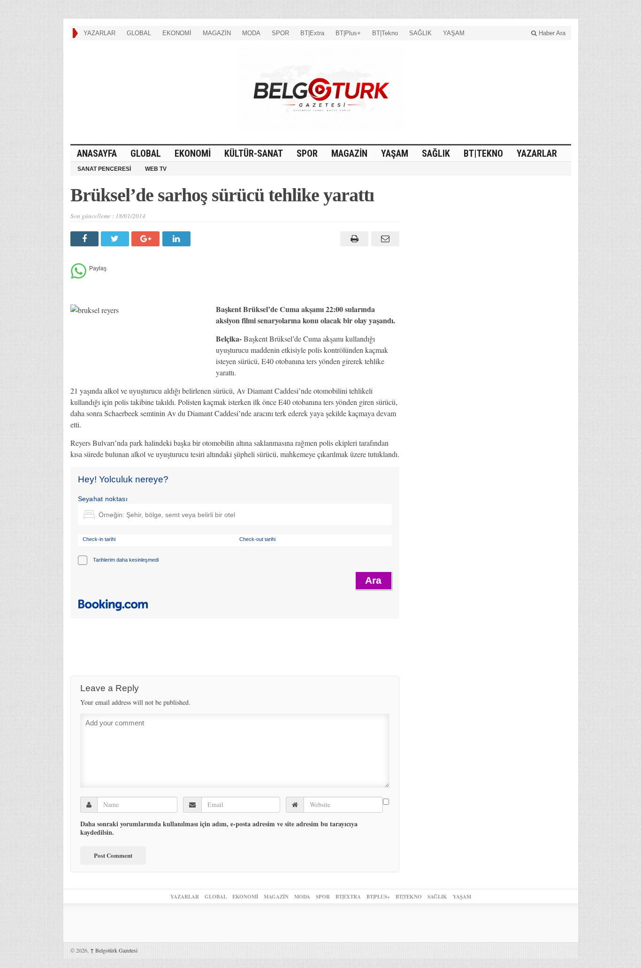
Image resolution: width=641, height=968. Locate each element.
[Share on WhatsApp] (78, 276)
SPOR (280, 33)
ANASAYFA (97, 153)
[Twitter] (116, 238)
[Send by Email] (383, 238)
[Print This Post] (353, 238)
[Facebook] (85, 238)
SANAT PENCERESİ (104, 169)
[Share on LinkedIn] (177, 238)
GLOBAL (139, 33)
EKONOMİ (176, 33)
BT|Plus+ (348, 33)
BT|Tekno (385, 33)
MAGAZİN (217, 33)
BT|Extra (312, 33)
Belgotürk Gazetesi (113, 950)
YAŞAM (454, 33)
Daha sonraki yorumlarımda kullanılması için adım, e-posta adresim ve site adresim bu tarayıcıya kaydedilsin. (219, 828)
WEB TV (156, 169)
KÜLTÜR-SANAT (253, 153)
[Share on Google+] (146, 238)
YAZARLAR (99, 33)
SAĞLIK (420, 33)
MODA (251, 33)
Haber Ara (551, 33)
